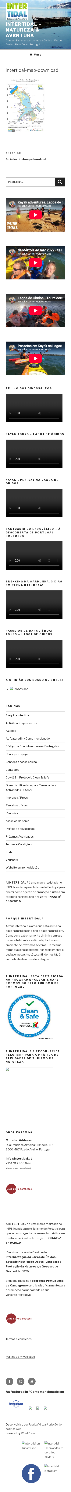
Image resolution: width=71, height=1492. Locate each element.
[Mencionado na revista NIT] (37, 1410)
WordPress (28, 1433)
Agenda (11, 731)
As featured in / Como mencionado (28, 738)
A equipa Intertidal (17, 715)
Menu (37, 54)
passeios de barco (17, 821)
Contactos (12, 769)
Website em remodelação (22, 867)
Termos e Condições (19, 844)
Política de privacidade (20, 829)
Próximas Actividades (20, 836)
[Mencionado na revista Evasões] (30, 1410)
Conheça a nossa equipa (21, 762)
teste (9, 852)
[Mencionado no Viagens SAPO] (45, 1410)
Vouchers (12, 860)
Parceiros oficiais (17, 805)
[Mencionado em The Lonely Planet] (16, 1410)
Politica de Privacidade (20, 1356)
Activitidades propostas (21, 723)
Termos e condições (19, 1339)
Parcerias (12, 813)
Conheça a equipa (17, 754)
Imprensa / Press (17, 797)
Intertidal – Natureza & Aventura (24, 29)
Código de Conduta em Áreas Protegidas (32, 746)
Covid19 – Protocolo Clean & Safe (27, 777)
